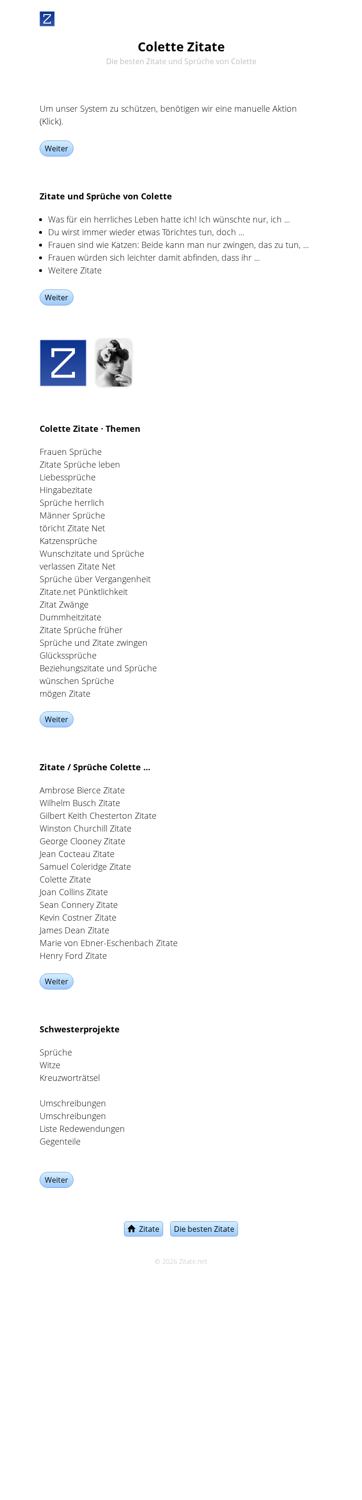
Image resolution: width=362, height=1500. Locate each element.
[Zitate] (47, 17)
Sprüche (56, 1052)
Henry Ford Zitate (73, 955)
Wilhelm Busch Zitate (80, 802)
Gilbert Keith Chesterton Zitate (98, 815)
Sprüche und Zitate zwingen (94, 642)
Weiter (56, 148)
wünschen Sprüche (77, 680)
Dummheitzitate (70, 617)
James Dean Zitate (74, 930)
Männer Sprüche (72, 515)
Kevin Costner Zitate (78, 917)
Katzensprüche (68, 540)
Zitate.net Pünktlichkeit (84, 591)
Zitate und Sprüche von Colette (106, 196)
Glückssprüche (68, 655)
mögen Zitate (65, 693)
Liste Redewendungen (82, 1128)
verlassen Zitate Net (77, 566)
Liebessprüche (68, 477)
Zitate (147, 1229)
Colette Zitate (65, 879)
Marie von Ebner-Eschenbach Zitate (109, 942)
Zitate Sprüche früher (81, 629)
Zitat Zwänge (64, 604)
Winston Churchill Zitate (86, 828)
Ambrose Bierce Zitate (82, 790)
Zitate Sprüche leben (80, 464)
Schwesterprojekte (80, 1029)
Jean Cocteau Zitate (77, 853)
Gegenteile (60, 1141)
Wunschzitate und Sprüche (92, 553)
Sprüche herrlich (72, 502)
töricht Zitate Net (72, 528)
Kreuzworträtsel (70, 1077)
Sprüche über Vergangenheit (95, 579)
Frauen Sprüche (71, 451)
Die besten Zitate (204, 1229)
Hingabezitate (66, 489)
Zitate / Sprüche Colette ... (95, 767)
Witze (50, 1065)
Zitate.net (193, 1261)
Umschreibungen (73, 1103)
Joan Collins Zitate (74, 892)
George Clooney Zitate (82, 841)
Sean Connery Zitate (79, 904)
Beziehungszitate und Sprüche (98, 668)
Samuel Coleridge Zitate (85, 866)
